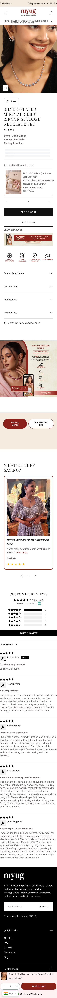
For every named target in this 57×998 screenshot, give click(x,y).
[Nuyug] (14, 876)
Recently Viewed (15, 423)
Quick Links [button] (11, 930)
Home (6, 21)
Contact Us (9, 952)
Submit (44, 906)
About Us (8, 938)
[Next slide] (33, 576)
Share (13, 101)
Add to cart (28, 212)
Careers (8, 947)
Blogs (7, 957)
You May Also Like (41, 423)
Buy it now (28, 222)
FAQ (6, 942)
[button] (6, 13)
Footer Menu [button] (11, 968)
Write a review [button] (28, 633)
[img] (7, 653)
